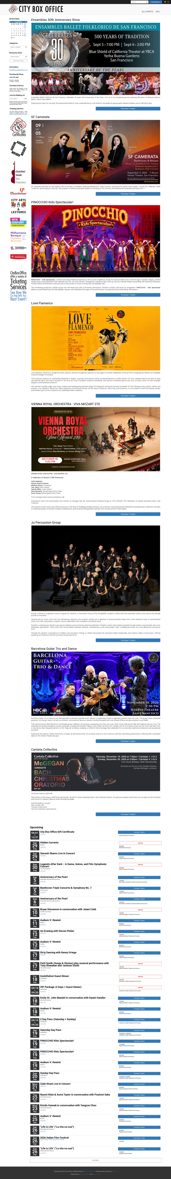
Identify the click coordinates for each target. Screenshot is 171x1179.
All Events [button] (147, 12)
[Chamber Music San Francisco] (18, 172)
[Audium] (18, 149)
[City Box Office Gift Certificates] (18, 128)
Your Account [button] (155, 2)
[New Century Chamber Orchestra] (18, 222)
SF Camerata (40, 117)
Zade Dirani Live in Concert (55, 1083)
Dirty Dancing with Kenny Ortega (58, 952)
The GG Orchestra (45, 868)
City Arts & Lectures (45, 911)
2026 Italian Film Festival (47, 1129)
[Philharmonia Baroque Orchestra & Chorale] (18, 237)
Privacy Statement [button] (85, 1174)
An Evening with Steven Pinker (57, 931)
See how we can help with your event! (18, 113)
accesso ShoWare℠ (90, 1171)
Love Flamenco (42, 303)
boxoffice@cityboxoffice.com (18, 70)
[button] (10, 22)
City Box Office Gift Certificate (57, 831)
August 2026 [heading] (18, 22)
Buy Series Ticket (139, 1138)
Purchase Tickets (128, 109)
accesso (114, 1171)
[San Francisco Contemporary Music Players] (18, 248)
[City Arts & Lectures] (18, 206)
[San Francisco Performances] (18, 256)
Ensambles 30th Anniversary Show (55, 20)
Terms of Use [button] (96, 1174)
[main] (85, 590)
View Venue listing (18, 60)
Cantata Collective (44, 749)
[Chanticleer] (18, 191)
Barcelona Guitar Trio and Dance (54, 649)
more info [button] (43, 834)
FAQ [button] (157, 12)
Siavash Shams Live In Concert (57, 853)
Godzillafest (43, 978)
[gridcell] (25, 26)
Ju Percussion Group (46, 522)
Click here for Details (52, 1139)
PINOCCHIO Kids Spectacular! (52, 202)
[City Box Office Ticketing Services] (18, 282)
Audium (42, 845)
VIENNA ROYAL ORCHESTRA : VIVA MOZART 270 (65, 404)
